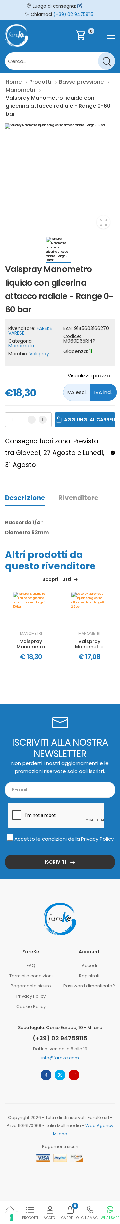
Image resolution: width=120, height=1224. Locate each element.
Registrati (89, 976)
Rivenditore (78, 498)
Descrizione (25, 498)
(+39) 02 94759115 (73, 14)
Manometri (21, 345)
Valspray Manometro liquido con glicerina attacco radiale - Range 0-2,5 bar (89, 644)
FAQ (31, 965)
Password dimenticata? (89, 986)
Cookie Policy (31, 1006)
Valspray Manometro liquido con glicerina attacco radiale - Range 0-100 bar (31, 644)
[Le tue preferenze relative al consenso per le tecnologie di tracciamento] (11, 1217)
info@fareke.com (60, 1057)
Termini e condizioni (31, 976)
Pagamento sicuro (31, 986)
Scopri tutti (56, 580)
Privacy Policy (97, 838)
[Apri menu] (111, 36)
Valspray (39, 353)
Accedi (89, 965)
